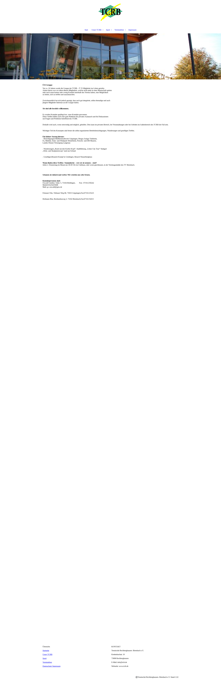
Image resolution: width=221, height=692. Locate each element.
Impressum (132, 30)
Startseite (46, 651)
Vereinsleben (119, 30)
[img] (110, 12)
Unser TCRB (96, 30)
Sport (108, 30)
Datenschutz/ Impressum (51, 666)
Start (86, 30)
